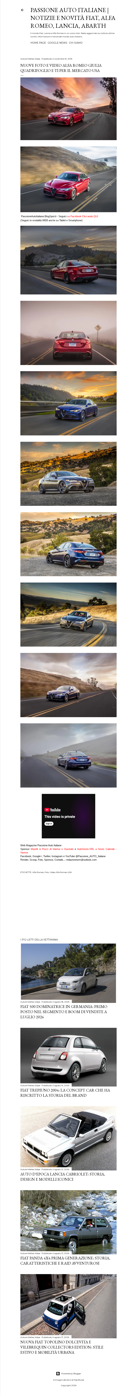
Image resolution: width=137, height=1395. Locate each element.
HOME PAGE (38, 42)
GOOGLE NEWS (57, 42)
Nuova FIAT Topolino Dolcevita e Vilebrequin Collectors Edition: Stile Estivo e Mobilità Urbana (61, 1347)
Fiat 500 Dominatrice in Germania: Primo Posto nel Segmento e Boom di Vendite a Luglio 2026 (63, 1011)
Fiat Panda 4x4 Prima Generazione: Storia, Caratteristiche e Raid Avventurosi (65, 1260)
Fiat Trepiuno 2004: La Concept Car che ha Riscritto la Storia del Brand (65, 1093)
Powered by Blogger (71, 1373)
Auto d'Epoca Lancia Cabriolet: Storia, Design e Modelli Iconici (62, 1176)
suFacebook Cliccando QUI (82, 216)
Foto (47, 872)
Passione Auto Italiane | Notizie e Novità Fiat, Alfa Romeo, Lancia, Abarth (72, 18)
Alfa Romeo (38, 872)
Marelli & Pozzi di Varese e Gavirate (52, 849)
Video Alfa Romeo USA (61, 872)
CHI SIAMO (76, 42)
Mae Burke (79, 1380)
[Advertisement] (68, 906)
